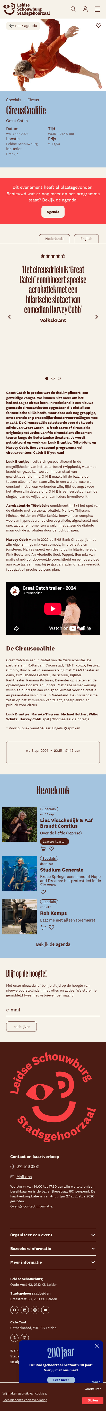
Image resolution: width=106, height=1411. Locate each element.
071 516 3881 (27, 1166)
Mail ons (24, 1176)
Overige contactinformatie (31, 1206)
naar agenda (26, 25)
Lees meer (61, 1380)
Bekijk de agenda (53, 944)
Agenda (53, 211)
